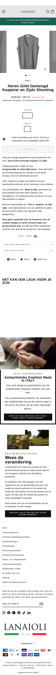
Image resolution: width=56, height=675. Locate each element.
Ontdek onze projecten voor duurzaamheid (28, 514)
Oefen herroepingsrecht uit (14, 582)
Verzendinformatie (17, 244)
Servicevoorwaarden (11, 550)
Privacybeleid (8, 546)
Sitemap (6, 578)
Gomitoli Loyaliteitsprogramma (16, 537)
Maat (28, 123)
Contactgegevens (10, 532)
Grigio (27, 115)
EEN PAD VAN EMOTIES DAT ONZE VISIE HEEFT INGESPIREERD (28, 417)
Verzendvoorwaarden (12, 564)
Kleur (28, 110)
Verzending (26, 100)
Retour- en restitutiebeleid (14, 559)
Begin (27, 80)
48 (27, 129)
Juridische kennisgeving (13, 555)
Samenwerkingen (10, 541)
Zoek (4, 528)
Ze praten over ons (11, 573)
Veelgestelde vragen (11, 569)
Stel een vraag (14, 250)
